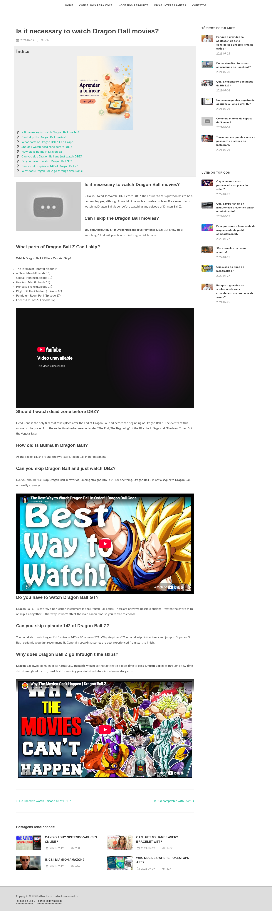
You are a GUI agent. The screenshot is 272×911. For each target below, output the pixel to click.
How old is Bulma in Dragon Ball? (43, 151)
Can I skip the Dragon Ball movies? (43, 137)
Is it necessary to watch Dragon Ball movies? (50, 132)
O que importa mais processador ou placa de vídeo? (232, 185)
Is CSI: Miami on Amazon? (64, 859)
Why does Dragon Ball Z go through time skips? (52, 171)
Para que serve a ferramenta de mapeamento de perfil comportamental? (235, 230)
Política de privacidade (49, 901)
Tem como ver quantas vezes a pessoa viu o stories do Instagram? (235, 141)
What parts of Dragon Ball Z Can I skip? (47, 142)
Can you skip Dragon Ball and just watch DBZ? (51, 156)
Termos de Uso (24, 901)
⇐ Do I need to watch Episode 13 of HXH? (43, 801)
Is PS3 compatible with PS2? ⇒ (174, 801)
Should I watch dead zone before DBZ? (46, 146)
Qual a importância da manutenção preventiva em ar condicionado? (235, 207)
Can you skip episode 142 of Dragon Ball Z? (49, 166)
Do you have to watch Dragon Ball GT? (46, 161)
